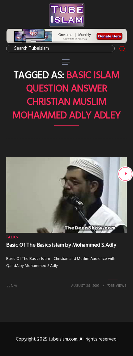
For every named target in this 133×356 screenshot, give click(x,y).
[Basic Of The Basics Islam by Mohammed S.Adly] (125, 174)
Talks (12, 237)
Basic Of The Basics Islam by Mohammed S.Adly (61, 245)
